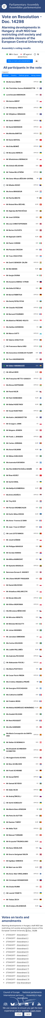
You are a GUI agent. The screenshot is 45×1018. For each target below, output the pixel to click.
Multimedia (22, 998)
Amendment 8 (22, 959)
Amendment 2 (22, 938)
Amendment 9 (22, 962)
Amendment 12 (23, 972)
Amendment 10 (23, 966)
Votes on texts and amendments (19, 61)
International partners (14, 995)
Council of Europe (11, 992)
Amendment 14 (23, 979)
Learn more (35, 1011)
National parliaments (32, 992)
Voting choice (35, 75)
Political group (24, 75)
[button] (36, 61)
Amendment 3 (22, 942)
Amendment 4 (22, 945)
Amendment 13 (23, 976)
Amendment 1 (22, 935)
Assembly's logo (34, 995)
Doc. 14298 (32, 931)
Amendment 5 (22, 948)
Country (13, 75)
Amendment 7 (22, 955)
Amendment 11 (23, 969)
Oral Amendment (24, 983)
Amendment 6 (22, 952)
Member (6, 75)
